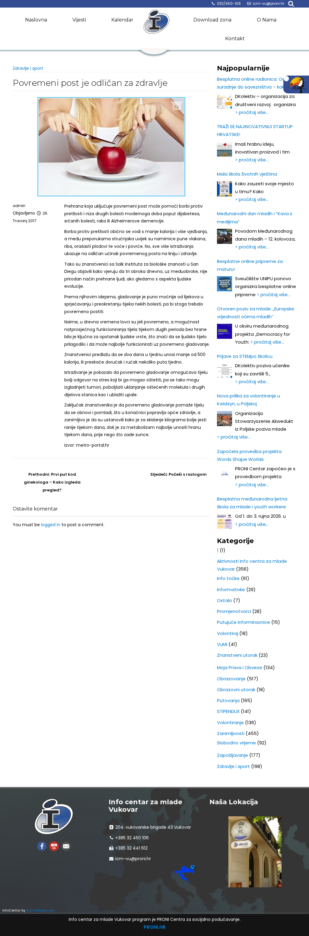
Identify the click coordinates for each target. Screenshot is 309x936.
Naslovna (36, 20)
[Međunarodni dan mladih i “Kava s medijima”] (224, 236)
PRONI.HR (155, 927)
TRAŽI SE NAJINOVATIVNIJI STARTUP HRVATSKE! (255, 130)
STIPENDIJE (228, 711)
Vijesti (79, 20)
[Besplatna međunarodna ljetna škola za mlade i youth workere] (224, 521)
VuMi (222, 644)
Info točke (228, 578)
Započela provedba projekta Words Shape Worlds (249, 455)
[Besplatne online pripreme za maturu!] (224, 283)
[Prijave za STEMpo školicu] (224, 370)
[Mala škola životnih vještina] (224, 188)
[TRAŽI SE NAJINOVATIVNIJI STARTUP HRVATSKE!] (224, 149)
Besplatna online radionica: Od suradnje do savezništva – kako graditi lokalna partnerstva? (252, 83)
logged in (50, 525)
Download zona (212, 20)
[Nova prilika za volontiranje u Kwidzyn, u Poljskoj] (224, 418)
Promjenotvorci (234, 611)
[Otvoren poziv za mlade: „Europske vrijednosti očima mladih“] (224, 331)
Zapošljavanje (232, 755)
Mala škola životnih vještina (247, 174)
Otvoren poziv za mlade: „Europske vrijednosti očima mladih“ (255, 313)
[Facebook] (42, 846)
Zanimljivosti (230, 733)
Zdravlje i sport (28, 68)
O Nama (266, 20)
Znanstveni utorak (237, 655)
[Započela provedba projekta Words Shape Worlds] (224, 473)
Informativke (231, 589)
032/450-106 (229, 3)
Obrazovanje (231, 678)
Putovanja (228, 700)
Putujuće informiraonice (243, 622)
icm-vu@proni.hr (268, 3)
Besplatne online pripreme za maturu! (250, 265)
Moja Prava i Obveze (239, 667)
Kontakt (235, 38)
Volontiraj (227, 633)
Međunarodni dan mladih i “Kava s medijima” (254, 217)
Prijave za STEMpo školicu (244, 356)
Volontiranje (230, 722)
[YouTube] (54, 846)
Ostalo (224, 600)
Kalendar (122, 20)
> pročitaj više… (252, 112)
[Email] (66, 846)
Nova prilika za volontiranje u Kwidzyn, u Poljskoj (248, 400)
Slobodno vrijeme (236, 743)
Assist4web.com (40, 910)
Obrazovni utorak (236, 689)
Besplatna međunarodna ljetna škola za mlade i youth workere (252, 503)
